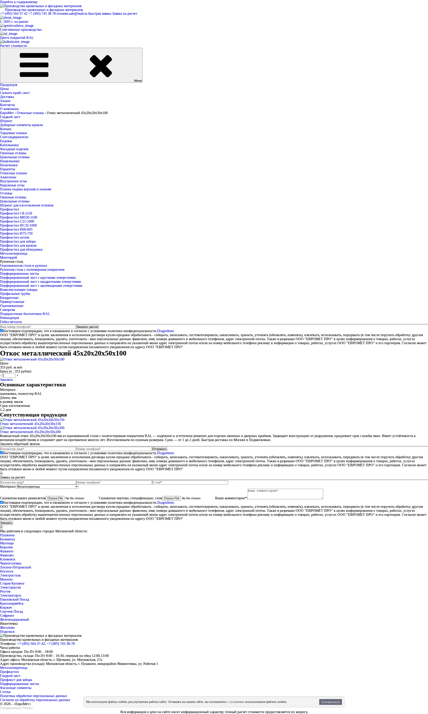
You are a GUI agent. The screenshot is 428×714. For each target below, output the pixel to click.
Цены (4, 89)
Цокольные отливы (14, 157)
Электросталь (10, 575)
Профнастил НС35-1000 (18, 225)
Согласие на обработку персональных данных (35, 700)
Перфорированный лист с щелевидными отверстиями (41, 285)
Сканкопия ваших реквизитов (23, 498)
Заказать (6, 379)
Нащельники (10, 161)
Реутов (5, 591)
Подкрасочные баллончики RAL (25, 314)
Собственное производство (21, 29)
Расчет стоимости (13, 46)
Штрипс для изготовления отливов (27, 205)
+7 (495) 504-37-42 (31, 643)
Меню (138, 80)
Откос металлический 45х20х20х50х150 (30, 424)
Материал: (8, 486)
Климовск (7, 559)
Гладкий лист (10, 117)
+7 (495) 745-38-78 (61, 643)
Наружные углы (12, 185)
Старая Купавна (12, 583)
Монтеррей (8, 257)
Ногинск (6, 571)
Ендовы (6, 141)
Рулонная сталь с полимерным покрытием (32, 269)
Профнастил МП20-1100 (18, 217)
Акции (5, 101)
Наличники (9, 165)
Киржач (6, 607)
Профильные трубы (15, 294)
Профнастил (9, 209)
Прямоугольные (12, 302)
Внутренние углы (13, 181)
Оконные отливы (13, 153)
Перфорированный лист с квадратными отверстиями (40, 281)
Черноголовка (10, 563)
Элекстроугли (10, 587)
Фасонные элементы (15, 688)
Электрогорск (10, 595)
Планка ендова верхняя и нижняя (25, 189)
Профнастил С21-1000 (17, 221)
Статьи (5, 692)
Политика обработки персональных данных (33, 696)
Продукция (8, 85)
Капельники (9, 145)
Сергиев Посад (11, 611)
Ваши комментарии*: (231, 498)
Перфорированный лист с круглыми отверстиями (38, 277)
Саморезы (7, 310)
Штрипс (6, 121)
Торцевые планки (13, 133)
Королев (6, 547)
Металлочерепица (13, 253)
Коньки (5, 129)
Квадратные (9, 298)
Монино (6, 579)
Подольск (7, 631)
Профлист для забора (16, 680)
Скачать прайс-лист (15, 93)
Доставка (7, 97)
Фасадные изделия (14, 149)
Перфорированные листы (19, 273)
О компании (9, 109)
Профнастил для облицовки (21, 249)
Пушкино (7, 535)
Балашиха (7, 539)
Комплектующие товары (18, 289)
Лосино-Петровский (15, 567)
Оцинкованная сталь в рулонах (23, 265)
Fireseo (27, 708)
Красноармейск (12, 603)
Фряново (7, 555)
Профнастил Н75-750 (16, 233)
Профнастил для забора (18, 241)
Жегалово (7, 627)
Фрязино (6, 551)
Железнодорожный (14, 619)
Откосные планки (13, 173)
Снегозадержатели (14, 137)
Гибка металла (11, 322)
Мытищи (7, 543)
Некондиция (9, 318)
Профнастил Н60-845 (16, 229)
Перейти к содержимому (19, 2)
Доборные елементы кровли (21, 125)
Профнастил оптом (14, 237)
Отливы (6, 193)
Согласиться (330, 702)
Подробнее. (166, 331)
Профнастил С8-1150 (16, 213)
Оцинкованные (11, 306)
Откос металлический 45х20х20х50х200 (30, 432)
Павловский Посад (14, 599)
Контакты (7, 105)
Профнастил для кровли (18, 245)
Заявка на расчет (124, 13)
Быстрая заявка (99, 13)
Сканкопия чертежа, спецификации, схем (130, 498)
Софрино (7, 615)
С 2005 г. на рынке (14, 21)
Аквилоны (8, 177)
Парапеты (7, 169)
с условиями (236, 702)
